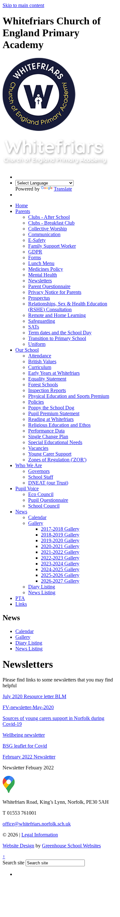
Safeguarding (41, 321)
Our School (27, 350)
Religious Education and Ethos (59, 425)
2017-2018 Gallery (60, 529)
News (21, 511)
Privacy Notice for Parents (54, 292)
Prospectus (39, 298)
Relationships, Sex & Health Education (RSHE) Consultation (67, 306)
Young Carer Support (49, 454)
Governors (39, 471)
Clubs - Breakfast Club (51, 223)
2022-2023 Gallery (60, 558)
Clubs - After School (49, 217)
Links (21, 604)
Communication (44, 234)
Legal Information (39, 834)
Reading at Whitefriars (51, 419)
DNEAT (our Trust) (48, 482)
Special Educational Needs (55, 442)
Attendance (39, 355)
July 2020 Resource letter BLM (34, 696)
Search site (13, 862)
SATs (33, 327)
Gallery (35, 523)
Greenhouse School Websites (71, 845)
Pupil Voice (27, 488)
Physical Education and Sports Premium (68, 396)
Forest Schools (43, 384)
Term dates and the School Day (60, 332)
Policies (36, 402)
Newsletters (40, 280)
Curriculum (39, 367)
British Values (42, 361)
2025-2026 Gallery (60, 575)
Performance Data (46, 430)
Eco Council (40, 494)
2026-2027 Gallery (60, 581)
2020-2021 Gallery (60, 546)
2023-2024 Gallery (60, 563)
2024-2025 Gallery (60, 569)
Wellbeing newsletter (24, 735)
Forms (34, 257)
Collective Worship (47, 228)
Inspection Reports (47, 390)
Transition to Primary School (57, 338)
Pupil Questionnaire (48, 500)
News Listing (41, 592)
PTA (20, 598)
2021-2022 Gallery (60, 552)
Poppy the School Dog (51, 407)
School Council (44, 506)
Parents (22, 211)
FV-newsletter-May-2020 (28, 707)
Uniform (36, 344)
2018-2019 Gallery (60, 534)
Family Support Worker (52, 246)
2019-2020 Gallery (60, 540)
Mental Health (42, 275)
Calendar (37, 517)
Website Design (18, 845)
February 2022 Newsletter (29, 756)
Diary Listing (41, 586)
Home (21, 205)
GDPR (35, 251)
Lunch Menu (41, 263)
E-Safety (37, 240)
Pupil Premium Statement (53, 413)
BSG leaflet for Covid (25, 746)
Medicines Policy (45, 269)
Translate (63, 189)
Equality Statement (47, 378)
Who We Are (28, 465)
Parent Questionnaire (49, 286)
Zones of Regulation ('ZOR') (57, 459)
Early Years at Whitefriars (54, 373)
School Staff (40, 477)
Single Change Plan (48, 436)
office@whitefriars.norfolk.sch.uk (37, 824)
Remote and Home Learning (57, 315)
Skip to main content (23, 5)
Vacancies (38, 448)
